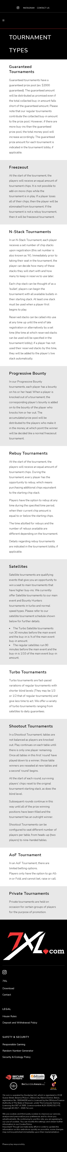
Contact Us (43, 8)
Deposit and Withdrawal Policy (19, 1022)
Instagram (28, 8)
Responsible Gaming (13, 1044)
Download (8, 988)
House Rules (9, 1016)
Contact (6, 994)
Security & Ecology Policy (16, 1057)
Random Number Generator (17, 1050)
